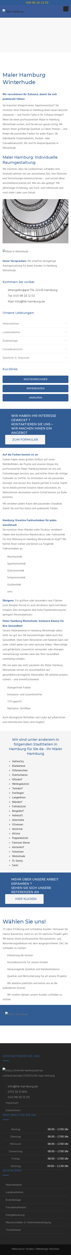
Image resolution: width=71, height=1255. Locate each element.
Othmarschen (20, 770)
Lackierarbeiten (11, 332)
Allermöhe (18, 820)
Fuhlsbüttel (19, 806)
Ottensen (17, 824)
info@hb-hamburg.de (23, 1086)
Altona (16, 833)
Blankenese (18, 765)
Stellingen (18, 792)
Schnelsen (18, 851)
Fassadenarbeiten (16, 1207)
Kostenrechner (35, 379)
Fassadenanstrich (13, 349)
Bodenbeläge (10, 340)
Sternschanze (20, 774)
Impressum (12, 1102)
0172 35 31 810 (17, 1091)
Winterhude (18, 856)
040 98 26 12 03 (19, 1097)
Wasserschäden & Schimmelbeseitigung (28, 1222)
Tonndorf (17, 788)
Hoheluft (17, 815)
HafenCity (18, 761)
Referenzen (36, 388)
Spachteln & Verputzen (16, 357)
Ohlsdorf (17, 779)
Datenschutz (13, 1110)
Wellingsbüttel (20, 783)
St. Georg (17, 860)
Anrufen (35, 397)
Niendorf (17, 802)
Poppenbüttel (20, 838)
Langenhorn (19, 797)
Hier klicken (26, 899)
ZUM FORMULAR (25, 439)
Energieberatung (15, 1215)
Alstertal (17, 829)
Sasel (15, 865)
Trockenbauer (13, 1229)
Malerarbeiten (11, 323)
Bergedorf (18, 811)
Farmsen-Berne (21, 842)
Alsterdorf (18, 847)
